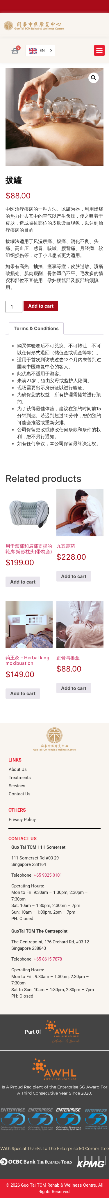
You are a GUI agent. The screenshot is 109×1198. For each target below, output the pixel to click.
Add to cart (40, 306)
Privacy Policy (22, 819)
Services (17, 785)
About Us (18, 769)
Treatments (20, 777)
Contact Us (20, 794)
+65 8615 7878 (48, 959)
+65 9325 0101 (48, 875)
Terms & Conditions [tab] (36, 328)
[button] (99, 50)
